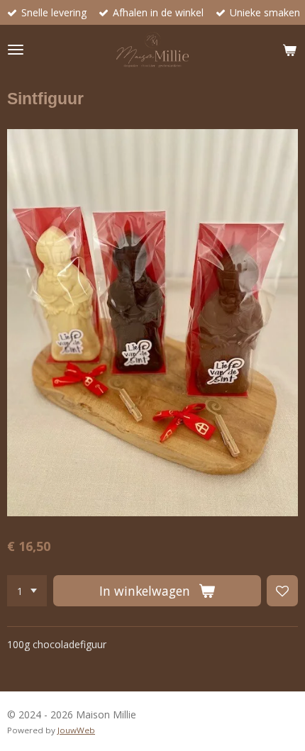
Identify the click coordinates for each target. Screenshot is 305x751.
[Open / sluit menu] (15, 49)
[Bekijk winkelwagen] (289, 49)
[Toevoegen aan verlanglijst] (282, 590)
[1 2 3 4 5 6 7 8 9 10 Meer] (27, 590)
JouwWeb (76, 730)
